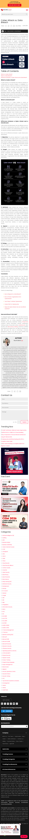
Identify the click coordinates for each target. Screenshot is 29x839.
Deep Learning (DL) (7, 581)
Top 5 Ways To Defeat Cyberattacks (13, 301)
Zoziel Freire (5, 690)
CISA (3, 554)
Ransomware (5, 667)
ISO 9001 (4, 623)
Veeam (4, 685)
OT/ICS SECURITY (6, 653)
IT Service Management (8, 630)
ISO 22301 (4, 616)
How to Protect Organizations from (13, 297)
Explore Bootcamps (14, 5)
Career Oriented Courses (8, 547)
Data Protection (6, 577)
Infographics (5, 604)
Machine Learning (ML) (7, 634)
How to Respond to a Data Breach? (13, 294)
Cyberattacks (8, 298)
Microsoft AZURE (6, 641)
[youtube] (14, 704)
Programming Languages (8, 662)
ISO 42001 (4, 620)
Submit (24, 422)
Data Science (5, 579)
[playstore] (6, 719)
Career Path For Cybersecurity (12, 304)
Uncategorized (5, 683)
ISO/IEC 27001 (5, 627)
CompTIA (4, 570)
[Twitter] (9, 26)
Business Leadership (7, 544)
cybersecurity (22, 325)
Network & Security (6, 646)
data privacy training (13, 326)
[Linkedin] (2, 704)
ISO (3, 614)
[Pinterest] (11, 26)
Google (4, 595)
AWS (3, 540)
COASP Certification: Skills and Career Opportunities (14, 430)
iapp (3, 602)
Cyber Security (5, 572)
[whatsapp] (17, 704)
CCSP (3, 549)
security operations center (8, 671)
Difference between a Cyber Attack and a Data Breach (14, 77)
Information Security (7, 607)
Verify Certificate (12, 739)
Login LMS (11, 743)
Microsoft (4, 637)
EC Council (5, 590)
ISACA (3, 609)
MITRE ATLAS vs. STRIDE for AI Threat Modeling (12, 432)
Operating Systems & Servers (9, 650)
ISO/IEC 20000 (5, 625)
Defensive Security (6, 584)
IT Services (4, 632)
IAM (3, 600)
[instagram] (11, 704)
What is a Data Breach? (6, 76)
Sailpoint (4, 669)
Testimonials (18, 736)
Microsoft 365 (5, 639)
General (4, 593)
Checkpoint (5, 551)
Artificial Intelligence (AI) (8, 535)
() (22, 340)
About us (4, 736)
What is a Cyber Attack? (6, 74)
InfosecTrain (25, 321)
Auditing (4, 537)
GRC (3, 597)
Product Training (6, 660)
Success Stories (11, 741)
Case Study (5, 743)
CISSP (3, 558)
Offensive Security (6, 648)
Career (4, 739)
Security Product (6, 673)
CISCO (4, 556)
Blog (23, 736)
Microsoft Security (6, 643)
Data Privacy (5, 574)
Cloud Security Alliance (7, 565)
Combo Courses (6, 567)
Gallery (4, 741)
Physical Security (6, 655)
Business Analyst (6, 542)
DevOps (4, 588)
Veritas (4, 687)
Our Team (10, 736)
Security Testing (6, 676)
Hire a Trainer (19, 741)
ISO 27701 (4, 618)
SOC (3, 678)
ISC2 (3, 611)
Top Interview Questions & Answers (10, 680)
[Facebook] (6, 26)
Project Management (7, 664)
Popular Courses (6, 657)
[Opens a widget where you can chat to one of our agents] (24, 836)
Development (5, 586)
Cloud (3, 560)
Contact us (20, 739)
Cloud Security (5, 563)
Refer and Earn (6, 700)
